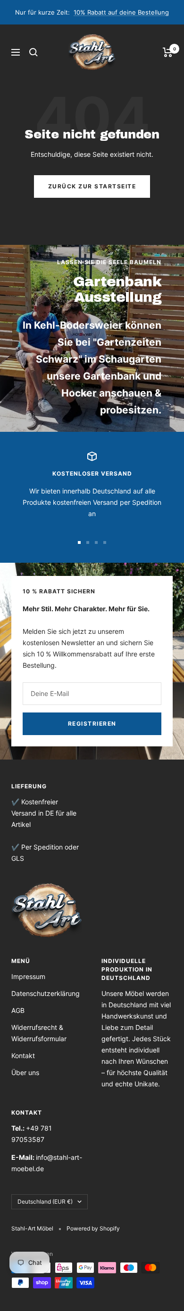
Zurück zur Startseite (92, 186)
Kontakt (23, 1056)
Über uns (25, 1072)
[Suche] (33, 52)
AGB (18, 1010)
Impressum (28, 976)
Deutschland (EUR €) (45, 1201)
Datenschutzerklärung (45, 993)
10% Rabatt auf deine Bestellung (121, 12)
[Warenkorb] (168, 52)
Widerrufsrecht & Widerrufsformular (39, 1033)
